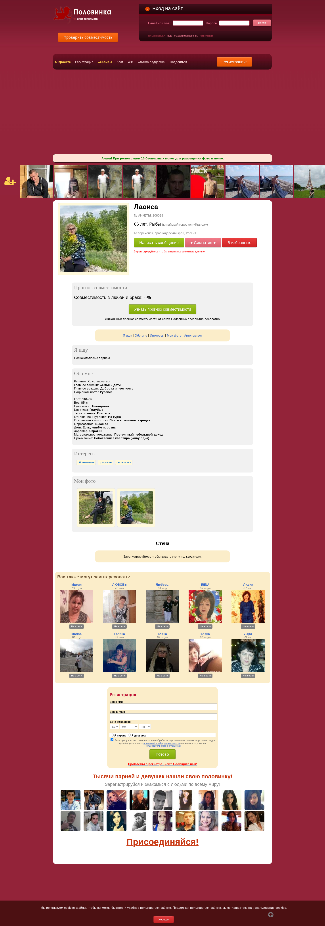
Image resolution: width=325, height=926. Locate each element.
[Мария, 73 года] (76, 622)
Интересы (157, 335)
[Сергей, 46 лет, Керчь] (173, 197)
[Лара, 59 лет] (248, 671)
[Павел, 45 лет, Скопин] (36, 197)
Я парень (120, 735)
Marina (76, 633)
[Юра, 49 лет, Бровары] (242, 197)
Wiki (130, 62)
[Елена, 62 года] (162, 671)
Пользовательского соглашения (163, 745)
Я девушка (139, 735)
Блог (120, 62)
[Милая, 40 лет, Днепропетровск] (70, 197)
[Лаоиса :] (96, 523)
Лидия (248, 584)
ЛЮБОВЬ (119, 584)
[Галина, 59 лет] (119, 671)
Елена (162, 633)
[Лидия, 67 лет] (248, 622)
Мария (76, 584)
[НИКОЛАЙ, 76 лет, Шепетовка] (105, 197)
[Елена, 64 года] (205, 671)
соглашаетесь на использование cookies (256, 907)
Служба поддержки (151, 62)
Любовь (162, 584)
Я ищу (127, 335)
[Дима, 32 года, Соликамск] (207, 197)
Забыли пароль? (156, 35)
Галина (119, 633)
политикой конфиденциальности (161, 743)
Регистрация (206, 35)
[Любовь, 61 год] (162, 622)
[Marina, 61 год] (76, 671)
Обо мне (141, 335)
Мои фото (174, 335)
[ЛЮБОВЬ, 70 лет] (119, 622)
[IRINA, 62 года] (205, 622)
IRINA (205, 584)
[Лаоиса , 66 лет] (93, 271)
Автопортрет (193, 335)
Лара (248, 633)
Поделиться (178, 62)
